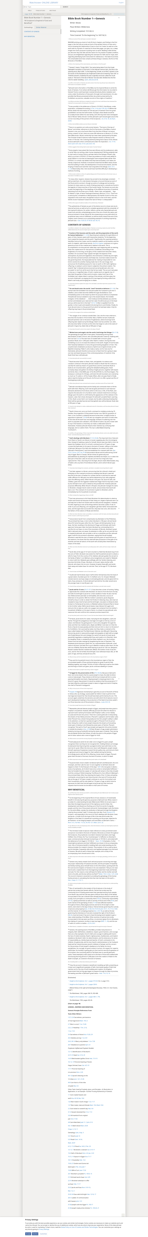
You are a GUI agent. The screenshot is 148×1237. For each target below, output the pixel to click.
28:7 (69, 1045)
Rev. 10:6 (81, 1098)
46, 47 (107, 108)
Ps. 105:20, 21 (94, 1208)
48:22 (70, 915)
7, (78, 880)
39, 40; (88, 822)
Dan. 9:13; (82, 144)
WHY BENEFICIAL (29, 36)
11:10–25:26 (94, 438)
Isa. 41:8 (83, 452)
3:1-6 (69, 1112)
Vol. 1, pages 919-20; (84, 981)
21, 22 (70, 169)
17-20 (73, 1146)
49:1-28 (70, 1076)
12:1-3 (70, 1052)
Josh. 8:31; (75, 144)
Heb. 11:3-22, (81, 822)
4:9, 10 (70, 1126)
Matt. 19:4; (93, 1105)
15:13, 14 (71, 1157)
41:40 (69, 1208)
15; (108, 909)
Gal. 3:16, (80, 1055)
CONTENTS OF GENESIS (31, 31)
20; (110, 119)
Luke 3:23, (105, 702)
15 (73, 1062)
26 (107, 921)
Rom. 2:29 (80, 1072)
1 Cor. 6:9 (84, 1038)
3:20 (69, 1115)
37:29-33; (97, 909)
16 (99, 220)
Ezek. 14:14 (78, 1139)
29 (92, 1034)
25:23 (69, 1187)
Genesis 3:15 (111, 812)
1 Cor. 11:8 (71, 1031)
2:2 (69, 1109)
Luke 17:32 (82, 1170)
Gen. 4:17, (111, 167)
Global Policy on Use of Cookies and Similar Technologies (79, 1227)
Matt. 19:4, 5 (84, 1021)
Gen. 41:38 (87, 729)
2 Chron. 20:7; (75, 452)
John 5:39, (101, 108)
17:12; (112, 909)
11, (105, 921)
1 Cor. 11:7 (91, 1102)
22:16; (90, 923)
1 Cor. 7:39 (91, 1041)
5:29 (69, 1139)
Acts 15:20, (87, 1034)
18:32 (99, 899)
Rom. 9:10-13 (86, 1187)
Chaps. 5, (71, 1129)
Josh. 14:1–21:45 (79, 1079)
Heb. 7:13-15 (93, 1058)
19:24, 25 (71, 1163)
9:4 (69, 1034)
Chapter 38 (73, 692)
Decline (35, 1234)
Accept (28, 1234)
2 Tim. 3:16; (94, 108)
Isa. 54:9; (82, 1146)
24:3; (69, 1041)
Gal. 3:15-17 (91, 1150)
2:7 (69, 1024)
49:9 (69, 1082)
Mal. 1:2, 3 (71, 1191)
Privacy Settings (44, 1229)
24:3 (93, 923)
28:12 (69, 1198)
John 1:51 (79, 1201)
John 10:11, (103, 909)
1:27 (69, 1105)
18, (108, 119)
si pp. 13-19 (28, 14)
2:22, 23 (70, 1028)
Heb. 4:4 (90, 1109)
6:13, (69, 1146)
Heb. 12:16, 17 (91, 1194)
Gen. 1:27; (111, 874)
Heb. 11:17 (77, 1184)
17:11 (69, 1069)
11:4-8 (95, 903)
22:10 (69, 1181)
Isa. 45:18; (75, 1098)
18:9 (115, 909)
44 (94, 144)
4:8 (69, 1122)
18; (76, 822)
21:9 (69, 1177)
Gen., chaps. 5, (72, 880)
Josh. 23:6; (88, 80)
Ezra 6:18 (95, 80)
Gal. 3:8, (95, 220)
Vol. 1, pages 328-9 (83, 984)
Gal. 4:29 (87, 1177)
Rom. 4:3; (85, 1153)
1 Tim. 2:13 (83, 1028)
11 (82, 880)
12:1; (91, 822)
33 (109, 702)
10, (80, 880)
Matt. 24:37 (71, 1143)
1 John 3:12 (89, 1122)
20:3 (69, 1038)
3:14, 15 (94, 303)
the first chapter (98, 243)
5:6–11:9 (115, 332)
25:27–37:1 (88, 590)
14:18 (69, 1058)
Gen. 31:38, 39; (89, 909)
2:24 (115, 874)
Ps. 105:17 (90, 1205)
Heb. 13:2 (82, 1160)
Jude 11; (82, 1122)
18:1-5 (70, 1160)
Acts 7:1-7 (88, 1157)
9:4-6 (112, 901)
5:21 (69, 1136)
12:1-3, (70, 1150)
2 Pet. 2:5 (88, 1146)
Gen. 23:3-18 (98, 911)
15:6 (69, 1153)
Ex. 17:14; (112, 142)
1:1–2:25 (86, 235)
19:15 (70, 901)
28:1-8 (73, 1041)
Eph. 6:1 (88, 1045)
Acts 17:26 (74, 1119)
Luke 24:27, (89, 144)
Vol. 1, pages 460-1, (83, 997)
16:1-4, (70, 1062)
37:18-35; (89, 220)
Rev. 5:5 (76, 1086)
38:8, (102, 921)
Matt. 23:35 (84, 1126)
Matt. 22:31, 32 (98, 822)
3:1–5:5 (112, 288)
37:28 (69, 1205)
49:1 (99, 767)
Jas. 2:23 (91, 1153)
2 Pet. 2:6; (78, 1167)
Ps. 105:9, (87, 1174)
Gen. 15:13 (99, 841)
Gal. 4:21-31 (85, 1065)
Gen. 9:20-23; (82, 220)
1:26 (69, 1102)
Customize (43, 1234)
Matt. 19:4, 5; (103, 874)
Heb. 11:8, (102, 973)
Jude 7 (83, 1167)
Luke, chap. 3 (79, 1133)
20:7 (69, 1174)
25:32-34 (70, 1194)
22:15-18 (70, 1055)
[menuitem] (123, 6)
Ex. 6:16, (104, 119)
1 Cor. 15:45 (82, 1024)
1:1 (69, 1095)
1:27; (69, 1017)
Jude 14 (77, 1136)
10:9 (85, 417)
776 (98, 997)
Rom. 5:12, (71, 822)
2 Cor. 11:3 (89, 1112)
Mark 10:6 (100, 1105)
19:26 (69, 1170)
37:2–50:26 (97, 673)
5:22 (79, 339)
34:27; (70, 144)
